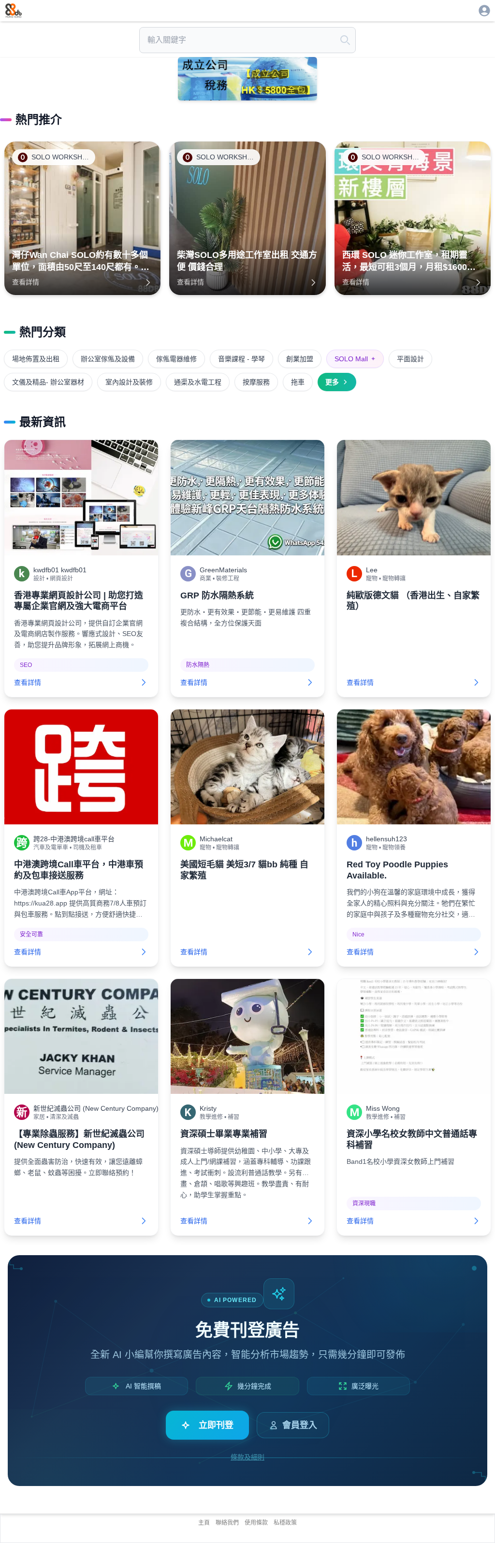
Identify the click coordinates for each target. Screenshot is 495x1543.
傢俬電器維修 (176, 359)
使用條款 (256, 1522)
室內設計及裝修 (129, 382)
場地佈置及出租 (35, 359)
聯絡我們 (227, 1522)
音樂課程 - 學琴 (241, 359)
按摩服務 (256, 382)
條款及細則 (247, 1457)
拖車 (298, 382)
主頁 (204, 1522)
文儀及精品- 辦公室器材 (48, 382)
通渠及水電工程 (197, 382)
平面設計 (410, 359)
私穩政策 (285, 1522)
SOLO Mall (355, 359)
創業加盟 (299, 359)
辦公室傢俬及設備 (108, 359)
